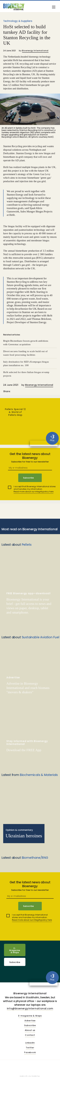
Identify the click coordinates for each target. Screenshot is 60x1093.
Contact (30, 1035)
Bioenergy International (35, 50)
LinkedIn (30, 1043)
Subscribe (14, 962)
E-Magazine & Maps (14, 950)
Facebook (30, 1052)
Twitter (30, 1047)
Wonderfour (36, 1076)
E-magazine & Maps (30, 1016)
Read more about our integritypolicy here (33, 491)
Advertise (30, 1020)
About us (30, 1030)
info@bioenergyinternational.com (30, 1008)
